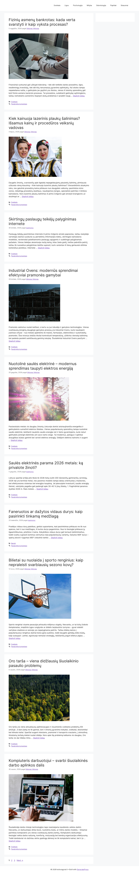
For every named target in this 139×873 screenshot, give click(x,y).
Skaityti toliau (79, 96)
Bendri (13, 543)
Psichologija (77, 5)
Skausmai (124, 5)
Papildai (113, 5)
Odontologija (101, 5)
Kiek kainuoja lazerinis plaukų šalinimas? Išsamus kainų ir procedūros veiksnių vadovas (44, 123)
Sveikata (57, 5)
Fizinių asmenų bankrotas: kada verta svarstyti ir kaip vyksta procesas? (42, 22)
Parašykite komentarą (19, 104)
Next (20, 860)
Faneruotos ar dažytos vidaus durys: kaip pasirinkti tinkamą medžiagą (46, 513)
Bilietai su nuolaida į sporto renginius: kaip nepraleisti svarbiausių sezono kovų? (46, 562)
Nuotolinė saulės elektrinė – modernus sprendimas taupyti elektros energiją (42, 366)
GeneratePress (83, 869)
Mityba (89, 5)
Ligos (67, 5)
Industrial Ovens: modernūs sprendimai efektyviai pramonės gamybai (43, 272)
